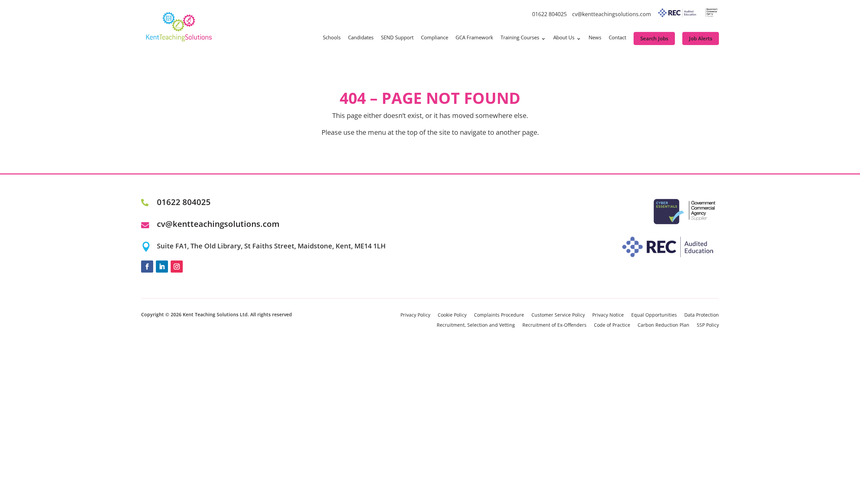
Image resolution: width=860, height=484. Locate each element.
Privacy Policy (415, 315)
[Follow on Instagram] (177, 266)
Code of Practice (612, 325)
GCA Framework (474, 38)
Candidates (361, 38)
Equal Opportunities (654, 315)
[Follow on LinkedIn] (162, 266)
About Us (563, 38)
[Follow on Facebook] (147, 266)
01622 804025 (549, 14)
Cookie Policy (452, 315)
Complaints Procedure (499, 315)
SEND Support (397, 38)
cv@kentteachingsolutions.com (611, 14)
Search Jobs (654, 38)
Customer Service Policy (558, 315)
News (595, 38)
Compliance (434, 38)
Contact (617, 38)
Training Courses (520, 38)
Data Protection (701, 315)
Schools (332, 38)
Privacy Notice (608, 315)
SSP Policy (708, 325)
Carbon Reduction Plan (663, 325)
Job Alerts (700, 38)
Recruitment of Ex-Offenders (554, 325)
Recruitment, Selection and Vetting (476, 325)
